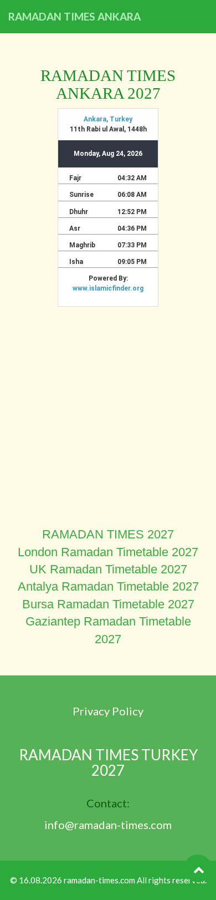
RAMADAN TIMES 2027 (108, 534)
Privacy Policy (108, 711)
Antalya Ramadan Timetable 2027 (108, 586)
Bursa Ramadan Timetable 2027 (108, 604)
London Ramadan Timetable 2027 (108, 552)
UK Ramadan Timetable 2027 (108, 569)
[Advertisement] (108, 417)
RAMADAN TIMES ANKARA (74, 16)
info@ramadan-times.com (108, 824)
